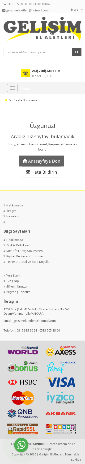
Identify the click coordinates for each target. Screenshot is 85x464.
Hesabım (12, 216)
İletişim (11, 211)
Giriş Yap (12, 281)
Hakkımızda (14, 205)
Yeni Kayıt (13, 275)
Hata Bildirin (43, 172)
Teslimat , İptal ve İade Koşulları (28, 261)
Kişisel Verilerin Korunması (25, 256)
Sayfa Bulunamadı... (28, 100)
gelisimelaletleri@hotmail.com (34, 320)
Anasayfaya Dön (43, 161)
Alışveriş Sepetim (18, 292)
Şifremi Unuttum (17, 286)
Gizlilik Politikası (17, 245)
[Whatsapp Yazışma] (21, 445)
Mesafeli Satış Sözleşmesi (24, 251)
